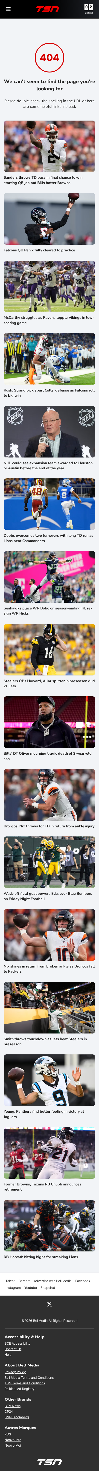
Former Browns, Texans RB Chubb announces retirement (42, 1187)
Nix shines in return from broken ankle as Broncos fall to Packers (49, 969)
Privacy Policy (15, 1372)
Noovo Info (13, 1440)
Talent (10, 1281)
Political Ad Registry (20, 1389)
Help (8, 1354)
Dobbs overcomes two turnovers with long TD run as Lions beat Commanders (48, 538)
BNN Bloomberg (17, 1417)
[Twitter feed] (49, 1304)
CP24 (9, 1411)
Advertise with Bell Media (53, 1281)
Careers (24, 1281)
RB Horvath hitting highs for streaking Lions (41, 1257)
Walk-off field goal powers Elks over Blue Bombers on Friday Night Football (48, 896)
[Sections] (8, 9)
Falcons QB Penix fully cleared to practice (39, 250)
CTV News (12, 1406)
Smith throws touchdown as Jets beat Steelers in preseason (45, 1042)
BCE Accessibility (17, 1343)
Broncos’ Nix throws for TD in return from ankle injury (49, 826)
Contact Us (13, 1349)
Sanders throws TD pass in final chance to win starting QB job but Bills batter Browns (43, 180)
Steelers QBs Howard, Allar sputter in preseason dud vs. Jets (49, 683)
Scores (89, 13)
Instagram (13, 1288)
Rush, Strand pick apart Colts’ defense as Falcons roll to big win (49, 393)
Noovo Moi (13, 1445)
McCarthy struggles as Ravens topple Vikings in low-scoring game (49, 320)
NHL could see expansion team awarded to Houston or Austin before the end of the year (48, 466)
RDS (8, 1434)
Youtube (30, 1288)
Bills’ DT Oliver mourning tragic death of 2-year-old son (48, 756)
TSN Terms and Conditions (25, 1383)
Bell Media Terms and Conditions (29, 1377)
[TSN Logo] (47, 9)
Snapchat (48, 1288)
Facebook (82, 1281)
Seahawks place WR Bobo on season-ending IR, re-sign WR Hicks (48, 611)
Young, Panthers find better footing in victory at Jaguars (44, 1114)
